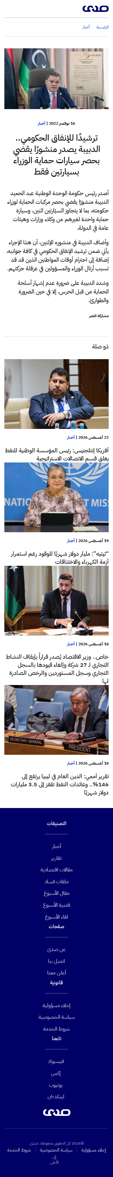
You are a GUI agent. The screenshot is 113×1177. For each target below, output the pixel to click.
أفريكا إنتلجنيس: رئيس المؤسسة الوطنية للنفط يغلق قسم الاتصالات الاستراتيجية (57, 454)
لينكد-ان (56, 1096)
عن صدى (56, 949)
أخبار (41, 123)
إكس (56, 1073)
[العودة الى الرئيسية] (96, 8)
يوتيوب (56, 1085)
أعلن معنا (56, 972)
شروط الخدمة (56, 1029)
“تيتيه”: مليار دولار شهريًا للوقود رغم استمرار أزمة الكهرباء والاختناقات (60, 557)
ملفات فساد (57, 881)
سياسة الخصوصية (57, 1017)
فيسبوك (56, 1061)
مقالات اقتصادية (57, 869)
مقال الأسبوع (57, 893)
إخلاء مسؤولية (56, 1005)
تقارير (56, 858)
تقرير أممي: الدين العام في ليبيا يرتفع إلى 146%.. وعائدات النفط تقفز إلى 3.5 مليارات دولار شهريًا (60, 784)
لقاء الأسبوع (56, 917)
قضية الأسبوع (56, 905)
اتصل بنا (56, 961)
